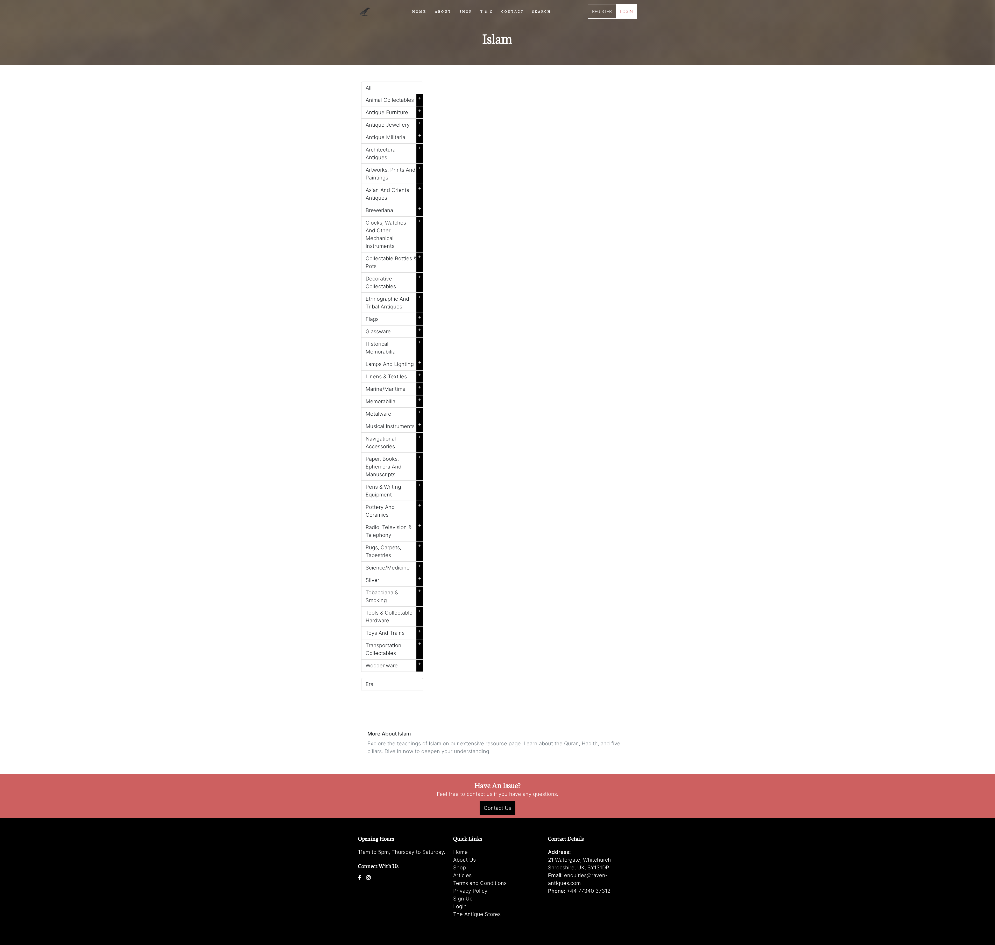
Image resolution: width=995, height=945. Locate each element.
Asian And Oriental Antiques (393, 193)
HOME (419, 11)
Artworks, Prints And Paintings (393, 173)
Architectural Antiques (393, 153)
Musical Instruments (393, 425)
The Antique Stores (477, 914)
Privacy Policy (470, 891)
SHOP (466, 11)
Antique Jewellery (393, 124)
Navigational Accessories (393, 442)
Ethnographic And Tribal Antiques (393, 302)
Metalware (393, 413)
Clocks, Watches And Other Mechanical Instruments (393, 233)
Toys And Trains (393, 632)
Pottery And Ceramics (393, 510)
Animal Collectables (393, 99)
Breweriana (393, 209)
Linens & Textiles (393, 375)
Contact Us (497, 808)
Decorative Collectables (393, 281)
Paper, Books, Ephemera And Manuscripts (393, 466)
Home (460, 852)
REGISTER (602, 11)
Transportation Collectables (393, 648)
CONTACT (512, 11)
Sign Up (463, 899)
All (369, 88)
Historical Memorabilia (393, 347)
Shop (459, 867)
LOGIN (626, 11)
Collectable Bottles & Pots (393, 261)
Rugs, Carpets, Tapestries (393, 550)
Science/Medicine (393, 566)
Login (460, 906)
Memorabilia (393, 400)
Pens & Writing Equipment (393, 490)
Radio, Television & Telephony (393, 530)
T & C (486, 11)
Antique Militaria (393, 136)
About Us (464, 860)
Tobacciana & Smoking (393, 595)
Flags (393, 318)
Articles (462, 875)
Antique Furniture (393, 111)
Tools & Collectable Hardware (393, 616)
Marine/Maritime (393, 388)
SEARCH (541, 11)
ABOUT (443, 11)
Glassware (393, 330)
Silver (393, 579)
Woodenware (393, 664)
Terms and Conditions (480, 883)
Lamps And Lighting (393, 363)
